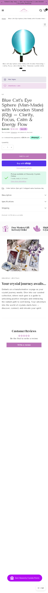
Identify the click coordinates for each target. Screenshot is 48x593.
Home (4, 18)
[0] (44, 10)
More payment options (24, 168)
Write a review (24, 345)
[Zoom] (45, 24)
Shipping (14, 132)
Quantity (5, 142)
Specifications (8, 202)
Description (7, 195)
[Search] (41, 10)
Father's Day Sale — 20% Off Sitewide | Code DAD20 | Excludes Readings (24, 2)
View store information (18, 181)
